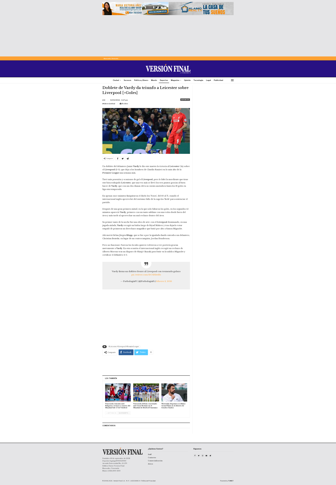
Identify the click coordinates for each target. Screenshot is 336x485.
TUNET (231, 481)
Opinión (187, 80)
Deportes (164, 80)
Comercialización (155, 461)
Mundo (154, 80)
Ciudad (116, 80)
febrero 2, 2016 (164, 281)
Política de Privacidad (148, 481)
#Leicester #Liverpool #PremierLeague (124, 346)
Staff (149, 454)
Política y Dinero (141, 80)
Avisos (150, 464)
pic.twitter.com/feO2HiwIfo (146, 274)
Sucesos (127, 80)
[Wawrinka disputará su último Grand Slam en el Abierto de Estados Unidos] (174, 392)
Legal (208, 80)
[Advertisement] (168, 34)
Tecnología (198, 80)
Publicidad (218, 80)
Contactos (152, 457)
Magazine (175, 80)
